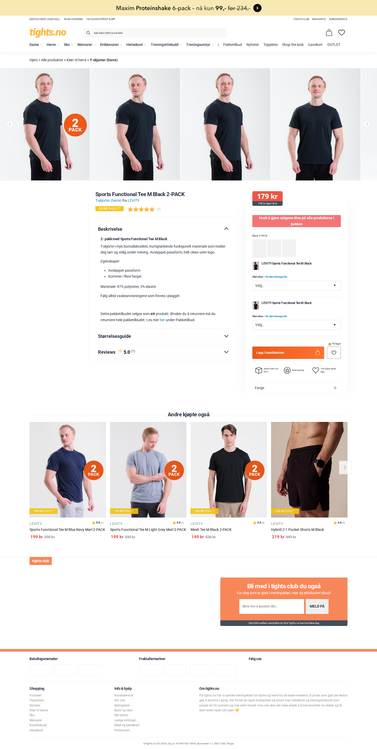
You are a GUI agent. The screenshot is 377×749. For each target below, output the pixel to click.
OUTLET (333, 45)
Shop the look (293, 45)
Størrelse (269, 276)
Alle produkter (52, 60)
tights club (301, 19)
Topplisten (36, 700)
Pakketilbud (232, 45)
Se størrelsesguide (276, 276)
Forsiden (35, 695)
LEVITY (133, 200)
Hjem (33, 60)
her (162, 320)
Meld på (317, 606)
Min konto (319, 19)
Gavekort (315, 45)
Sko (67, 45)
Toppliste (270, 45)
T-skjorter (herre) (104, 60)
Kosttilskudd (38, 725)
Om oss (119, 700)
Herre (51, 45)
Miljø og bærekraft (127, 725)
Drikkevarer (109, 45)
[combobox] (155, 33)
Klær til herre (76, 60)
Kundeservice (338, 19)
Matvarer (84, 45)
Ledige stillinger (125, 720)
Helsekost (134, 45)
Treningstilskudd (164, 45)
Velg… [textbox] (259, 285)
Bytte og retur (123, 710)
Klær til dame (38, 710)
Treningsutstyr (198, 45)
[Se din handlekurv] (329, 32)
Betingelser (122, 705)
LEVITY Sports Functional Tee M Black (286, 263)
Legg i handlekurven (270, 352)
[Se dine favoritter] (342, 32)
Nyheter (252, 45)
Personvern (122, 730)
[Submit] (88, 34)
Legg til (103, 438)
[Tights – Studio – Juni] (255, 269)
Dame (34, 45)
